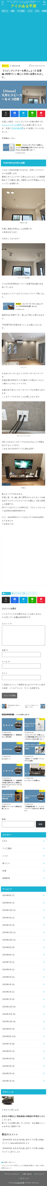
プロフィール (24, 1178)
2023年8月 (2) (8, 955)
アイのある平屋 (23, 6)
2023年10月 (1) (8, 940)
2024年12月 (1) (8, 910)
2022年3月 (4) (8, 1066)
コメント (7, 624)
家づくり (5, 11)
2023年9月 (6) (8, 947)
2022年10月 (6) (8, 1021)
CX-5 (37, 11)
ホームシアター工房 (10, 125)
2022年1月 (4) (8, 1081)
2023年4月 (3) (8, 984)
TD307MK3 (16, 128)
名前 (5, 650)
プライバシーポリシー (12, 1174)
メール (6, 662)
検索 (4, 819)
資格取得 (6, 878)
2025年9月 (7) (8, 895)
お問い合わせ (27, 1174)
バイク (30, 11)
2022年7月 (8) (8, 1044)
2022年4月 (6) (8, 1058)
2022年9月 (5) (8, 1029)
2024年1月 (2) (8, 925)
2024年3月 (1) (8, 918)
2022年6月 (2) (8, 1051)
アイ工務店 (20, 11)
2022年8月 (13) (8, 1036)
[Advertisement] (23, 37)
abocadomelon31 (17, 1143)
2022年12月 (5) (8, 1007)
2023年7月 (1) (8, 962)
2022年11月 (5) (8, 1014)
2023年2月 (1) (8, 992)
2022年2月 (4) (8, 1073)
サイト (4, 673)
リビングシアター (30, 593)
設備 (12, 11)
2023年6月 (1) (8, 969)
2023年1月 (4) (8, 999)
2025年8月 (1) (8, 903)
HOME (5, 1162)
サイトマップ (39, 1174)
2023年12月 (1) (8, 932)
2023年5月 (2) (8, 977)
